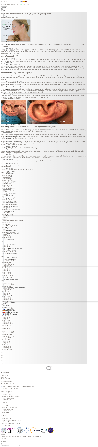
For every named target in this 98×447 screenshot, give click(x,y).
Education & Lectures (13, 65)
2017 (2, 358)
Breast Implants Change (14, 124)
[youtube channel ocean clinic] (4, 435)
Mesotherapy (11, 242)
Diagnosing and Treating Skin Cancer (14, 287)
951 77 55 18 (16, 4)
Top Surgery (10, 211)
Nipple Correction (11, 127)
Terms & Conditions (28, 436)
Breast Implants (11, 111)
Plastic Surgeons (11, 44)
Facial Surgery (7, 132)
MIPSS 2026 (10, 84)
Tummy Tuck (10, 171)
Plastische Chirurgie (11, 312)
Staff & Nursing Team (13, 53)
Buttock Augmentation (13, 166)
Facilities (6, 412)
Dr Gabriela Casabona (13, 42)
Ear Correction (11, 144)
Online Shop (7, 425)
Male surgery (7, 189)
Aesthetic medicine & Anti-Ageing (13, 220)
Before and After (10, 302)
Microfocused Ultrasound (15, 248)
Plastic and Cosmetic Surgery (11, 98)
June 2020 (6, 341)
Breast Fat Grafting (12, 114)
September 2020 (8, 336)
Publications (10, 67)
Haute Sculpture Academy (14, 82)
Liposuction (9, 163)
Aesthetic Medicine (9, 216)
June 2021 (6, 317)
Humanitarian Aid (11, 89)
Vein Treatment (12, 257)
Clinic (5, 30)
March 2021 (7, 322)
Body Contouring (8, 159)
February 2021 (8, 323)
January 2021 (7, 325)
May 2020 (6, 343)
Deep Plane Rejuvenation (14, 136)
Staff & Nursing (8, 409)
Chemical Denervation (13, 233)
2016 (2, 360)
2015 (2, 363)
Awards (8, 72)
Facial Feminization (12, 206)
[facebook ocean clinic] (1, 435)
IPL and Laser (11, 244)
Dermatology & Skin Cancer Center (13, 272)
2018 (2, 355)
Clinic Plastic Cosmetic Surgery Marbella (11, 1)
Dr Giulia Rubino (8, 398)
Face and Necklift (11, 138)
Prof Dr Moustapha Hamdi (11, 396)
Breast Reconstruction (13, 121)
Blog (6, 304)
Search (4, 4)
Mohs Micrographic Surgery (12, 295)
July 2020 (6, 339)
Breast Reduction (11, 119)
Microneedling (11, 251)
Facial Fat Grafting (12, 141)
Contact (7, 28)
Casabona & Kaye (12, 48)
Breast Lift (9, 116)
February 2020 (8, 347)
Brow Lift (9, 151)
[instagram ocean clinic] (5, 435)
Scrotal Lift (9, 195)
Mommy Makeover (12, 184)
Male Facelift (10, 198)
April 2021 (6, 320)
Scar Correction (11, 181)
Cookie (4, 438)
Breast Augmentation (13, 109)
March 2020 (7, 346)
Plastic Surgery (10, 309)
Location (9, 4)
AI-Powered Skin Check (11, 279)
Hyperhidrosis (11, 259)
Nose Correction (11, 146)
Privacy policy (18, 436)
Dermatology (7, 266)
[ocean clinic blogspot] (2, 435)
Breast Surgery (7, 104)
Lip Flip (8, 228)
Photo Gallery (10, 58)
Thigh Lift (9, 176)
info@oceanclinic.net (7, 383)
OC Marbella (10, 51)
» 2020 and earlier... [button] (6, 328)
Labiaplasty (9, 173)
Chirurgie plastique (11, 314)
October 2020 (7, 334)
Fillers (9, 237)
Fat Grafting (10, 168)
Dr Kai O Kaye (10, 39)
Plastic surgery (8, 94)
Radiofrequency (12, 253)
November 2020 (8, 333)
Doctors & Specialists (13, 56)
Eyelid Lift (9, 149)
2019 (2, 352)
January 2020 (7, 349)
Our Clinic (6, 406)
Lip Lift (8, 154)
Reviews (9, 62)
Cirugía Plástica (10, 311)
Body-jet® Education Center (15, 87)
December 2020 (8, 331)
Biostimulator (11, 239)
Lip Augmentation (11, 225)
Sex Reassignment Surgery (10, 202)
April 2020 (6, 344)
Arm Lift (8, 179)
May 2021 (6, 319)
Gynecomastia (10, 193)
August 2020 (7, 338)
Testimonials (7, 411)
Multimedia (9, 70)
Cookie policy (37, 436)
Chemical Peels (11, 230)
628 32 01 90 (25, 4)
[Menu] (1, 20)
